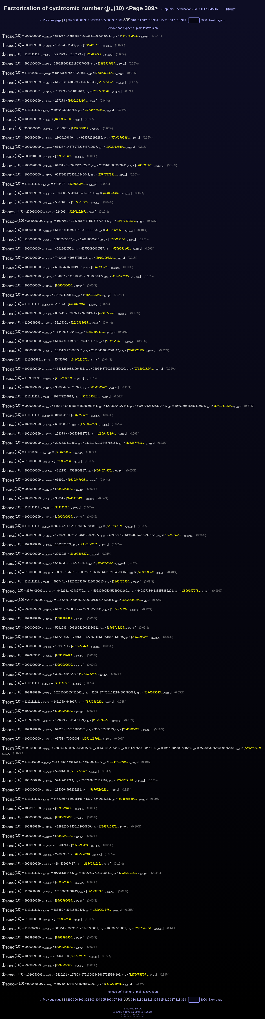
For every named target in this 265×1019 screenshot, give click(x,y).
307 (114, 20)
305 (103, 20)
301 (81, 20)
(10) (11, 35)
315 (161, 20)
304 (97, 20)
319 (183, 20)
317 (172, 20)
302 (86, 20)
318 (178, 20)
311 (139, 20)
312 (144, 20)
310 (133, 20)
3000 (203, 20)
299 (69, 20)
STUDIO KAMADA (206, 9)
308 (120, 20)
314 (155, 20)
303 (92, 20)
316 (166, 20)
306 (109, 20)
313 (150, 20)
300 (75, 20)
